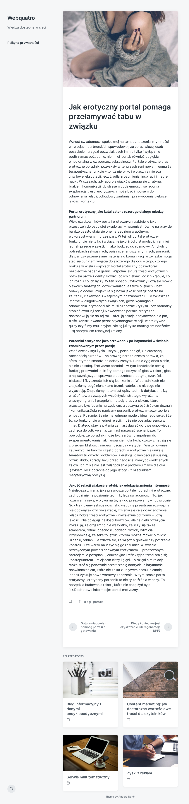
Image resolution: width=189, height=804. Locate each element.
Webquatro (21, 18)
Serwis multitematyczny (88, 777)
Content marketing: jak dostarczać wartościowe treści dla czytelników (149, 709)
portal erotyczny (125, 590)
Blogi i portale (93, 602)
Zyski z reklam (139, 773)
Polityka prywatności (23, 43)
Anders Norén (126, 796)
